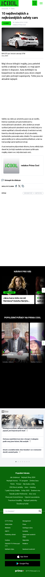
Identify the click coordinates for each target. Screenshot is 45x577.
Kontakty (25, 531)
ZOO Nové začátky (16, 487)
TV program (23, 481)
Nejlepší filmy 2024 (28, 477)
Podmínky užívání (10, 534)
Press (24, 524)
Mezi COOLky (8, 354)
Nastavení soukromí (28, 549)
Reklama (7, 528)
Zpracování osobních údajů (28, 536)
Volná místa (8, 524)
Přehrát (7, 352)
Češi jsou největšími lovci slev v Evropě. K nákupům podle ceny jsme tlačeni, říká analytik (20, 440)
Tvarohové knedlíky (15, 500)
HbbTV (7, 531)
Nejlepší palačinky (30, 500)
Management (26, 521)
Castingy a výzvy (27, 528)
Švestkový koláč (23, 504)
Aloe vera (32, 494)
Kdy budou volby (29, 484)
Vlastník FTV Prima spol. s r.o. (12, 545)
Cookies (7, 540)
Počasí (18, 484)
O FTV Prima (9, 521)
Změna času (34, 481)
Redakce (25, 543)
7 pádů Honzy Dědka (12, 491)
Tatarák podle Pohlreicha (18, 494)
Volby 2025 (25, 491)
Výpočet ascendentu (32, 497)
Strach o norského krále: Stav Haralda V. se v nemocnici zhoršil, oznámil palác (22, 451)
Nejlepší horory (12, 481)
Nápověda (25, 540)
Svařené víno (35, 491)
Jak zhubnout (15, 477)
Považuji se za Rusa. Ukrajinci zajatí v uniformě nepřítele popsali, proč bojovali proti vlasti (22, 430)
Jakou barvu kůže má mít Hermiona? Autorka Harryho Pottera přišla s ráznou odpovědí (15, 300)
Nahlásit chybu (9, 549)
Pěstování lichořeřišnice (14, 497)
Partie (12, 484)
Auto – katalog (30, 487)
